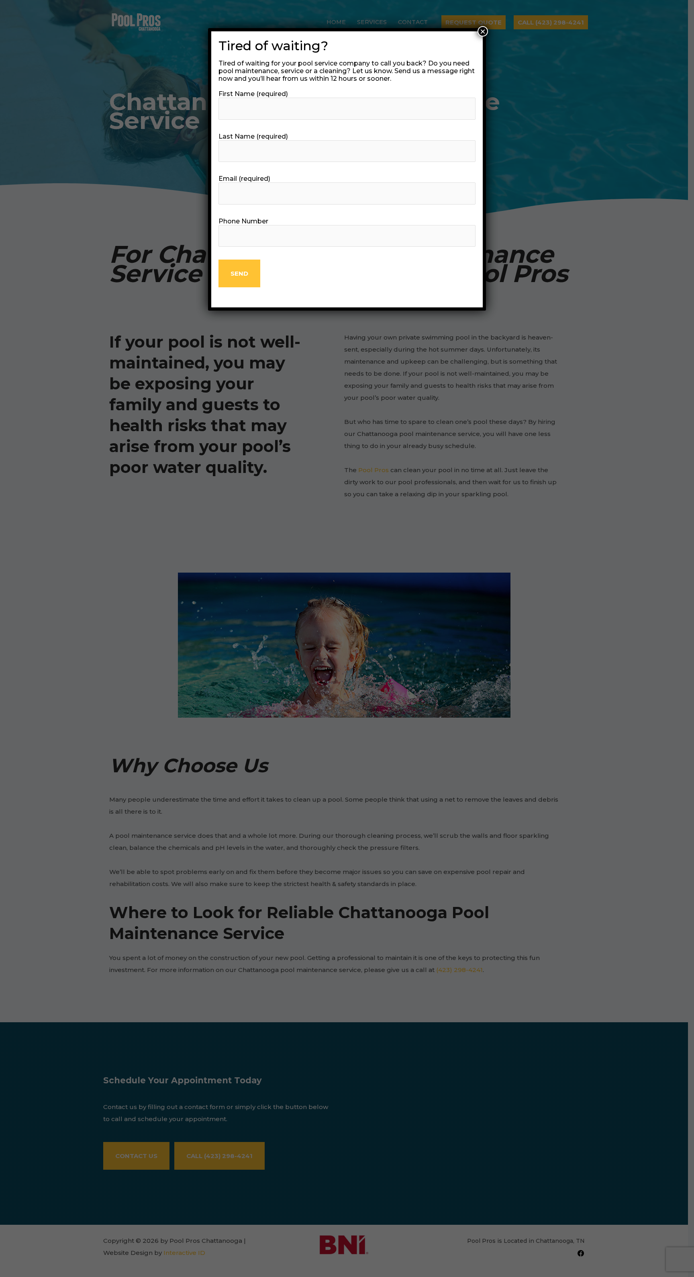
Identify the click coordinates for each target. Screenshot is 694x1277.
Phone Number (243, 221)
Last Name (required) (253, 136)
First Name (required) (253, 94)
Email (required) (244, 178)
